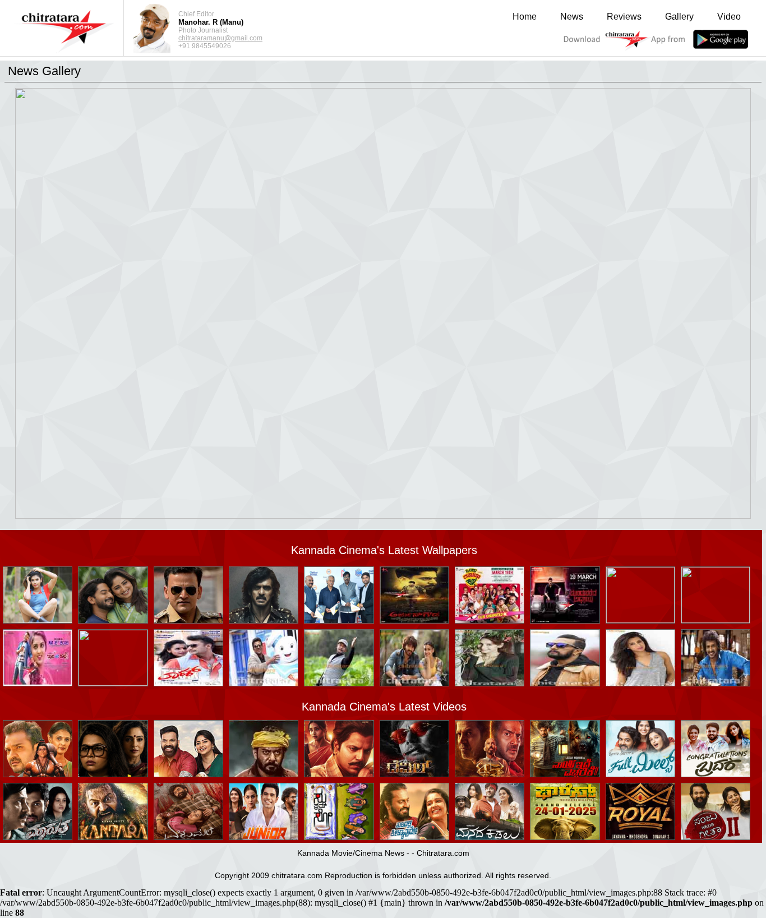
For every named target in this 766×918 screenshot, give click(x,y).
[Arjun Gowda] (414, 620)
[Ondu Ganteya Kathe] (489, 620)
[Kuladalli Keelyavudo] (414, 836)
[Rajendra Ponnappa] (640, 620)
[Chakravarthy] (338, 683)
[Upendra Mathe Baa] (715, 683)
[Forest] (564, 836)
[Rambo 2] (715, 620)
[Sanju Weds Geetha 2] (715, 836)
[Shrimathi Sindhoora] (37, 773)
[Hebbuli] (564, 683)
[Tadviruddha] (113, 773)
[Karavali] (263, 773)
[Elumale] (188, 836)
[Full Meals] (640, 773)
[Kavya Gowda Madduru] (37, 620)
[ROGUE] (414, 683)
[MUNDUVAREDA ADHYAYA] (564, 620)
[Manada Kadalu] (489, 836)
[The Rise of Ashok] (338, 773)
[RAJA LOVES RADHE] (37, 683)
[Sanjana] (640, 683)
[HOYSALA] (188, 620)
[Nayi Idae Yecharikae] (564, 773)
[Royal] (640, 836)
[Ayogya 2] (188, 773)
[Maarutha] (37, 836)
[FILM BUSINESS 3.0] (338, 620)
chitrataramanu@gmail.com (220, 38)
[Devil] (414, 773)
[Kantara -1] (113, 836)
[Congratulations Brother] (715, 773)
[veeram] (113, 620)
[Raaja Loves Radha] (113, 683)
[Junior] (263, 836)
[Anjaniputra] (263, 683)
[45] (489, 773)
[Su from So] (338, 836)
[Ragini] (489, 683)
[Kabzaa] (263, 620)
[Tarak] (188, 683)
